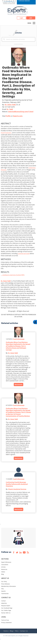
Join (31, 18)
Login (21, 18)
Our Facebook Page (6, 608)
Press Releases (5, 584)
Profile (8, 116)
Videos (3, 572)
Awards (3, 591)
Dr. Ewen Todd (10, 105)
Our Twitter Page (6, 610)
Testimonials (5, 593)
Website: (17, 112)
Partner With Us (5, 613)
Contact (3, 601)
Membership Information (8, 586)
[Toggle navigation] (34, 23)
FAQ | (17, 631)
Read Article (18, 384)
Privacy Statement (6, 622)
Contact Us (24, 631)
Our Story (4, 581)
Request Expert (5, 605)
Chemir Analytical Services (17, 489)
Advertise (4, 603)
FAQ (2, 589)
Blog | (12, 631)
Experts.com (17, 116)
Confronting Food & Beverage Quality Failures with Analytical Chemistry (17, 484)
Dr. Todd (10, 109)
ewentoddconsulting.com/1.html (20, 112)
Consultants (4, 564)
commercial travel (24, 253)
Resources (4, 569)
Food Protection (6, 133)
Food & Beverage (18, 339)
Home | (6, 631)
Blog (2, 574)
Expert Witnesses (6, 562)
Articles (3, 567)
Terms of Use (5, 620)
